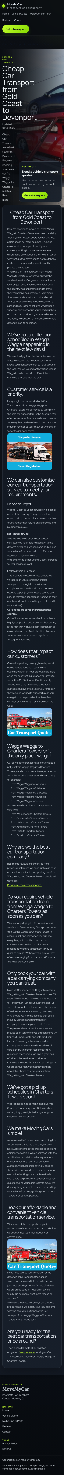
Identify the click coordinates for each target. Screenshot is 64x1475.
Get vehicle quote (16, 29)
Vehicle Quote (19, 13)
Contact (18, 20)
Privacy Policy (9, 1443)
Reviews (6, 20)
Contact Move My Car (13, 1398)
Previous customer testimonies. (24, 885)
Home (5, 13)
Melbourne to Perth (40, 13)
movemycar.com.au (30, 1459)
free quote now (27, 1352)
